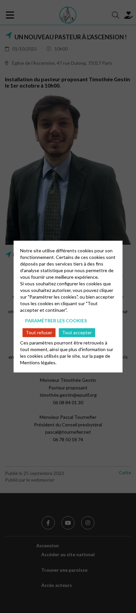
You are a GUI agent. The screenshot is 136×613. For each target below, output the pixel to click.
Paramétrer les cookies (56, 320)
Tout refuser (39, 332)
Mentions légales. (38, 362)
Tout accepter (77, 332)
